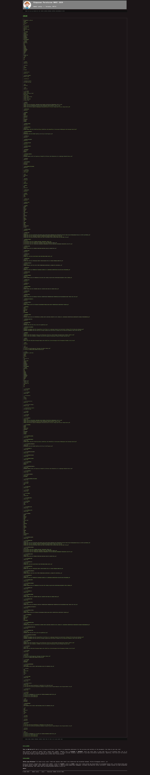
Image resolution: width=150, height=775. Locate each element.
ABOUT (59, 739)
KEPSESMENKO (58, 11)
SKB (50, 739)
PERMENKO (36, 739)
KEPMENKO (49, 11)
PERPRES (40, 739)
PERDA (26, 739)
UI (52, 739)
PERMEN (32, 739)
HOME (26, 11)
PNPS (47, 739)
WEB (61, 739)
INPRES (42, 11)
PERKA (29, 739)
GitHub (56, 739)
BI (37, 11)
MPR (64, 11)
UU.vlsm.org (30, 11)
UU (53, 739)
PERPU (44, 739)
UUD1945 (35, 11)
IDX (39, 11)
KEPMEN (45, 11)
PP (48, 739)
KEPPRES (53, 11)
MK (62, 11)
